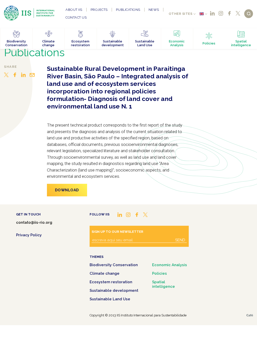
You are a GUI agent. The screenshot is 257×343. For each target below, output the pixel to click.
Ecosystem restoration (111, 282)
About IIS (74, 10)
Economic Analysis (169, 265)
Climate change (104, 273)
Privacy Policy (29, 235)
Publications (128, 10)
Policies (159, 273)
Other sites (180, 14)
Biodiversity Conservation (114, 265)
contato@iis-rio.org (34, 222)
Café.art (249, 315)
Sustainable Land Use (110, 299)
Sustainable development (114, 290)
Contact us (76, 17)
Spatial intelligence (163, 284)
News (154, 10)
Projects (99, 10)
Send (180, 240)
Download (67, 190)
